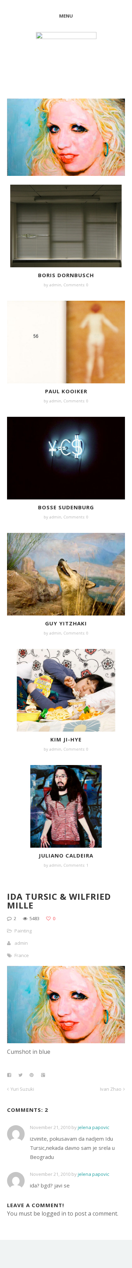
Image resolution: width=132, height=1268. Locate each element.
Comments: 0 (75, 284)
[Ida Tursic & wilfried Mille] (66, 1041)
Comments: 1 (75, 865)
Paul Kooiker (66, 391)
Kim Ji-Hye (66, 739)
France (21, 955)
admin (55, 284)
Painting (23, 931)
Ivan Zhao (110, 1089)
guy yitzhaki (66, 623)
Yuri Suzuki (22, 1089)
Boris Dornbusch (66, 275)
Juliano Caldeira (66, 855)
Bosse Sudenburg (66, 507)
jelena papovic (93, 1127)
